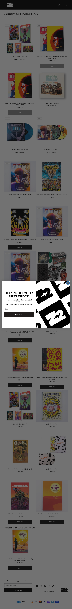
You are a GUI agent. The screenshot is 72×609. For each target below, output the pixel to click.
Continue (18, 314)
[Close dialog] (68, 283)
